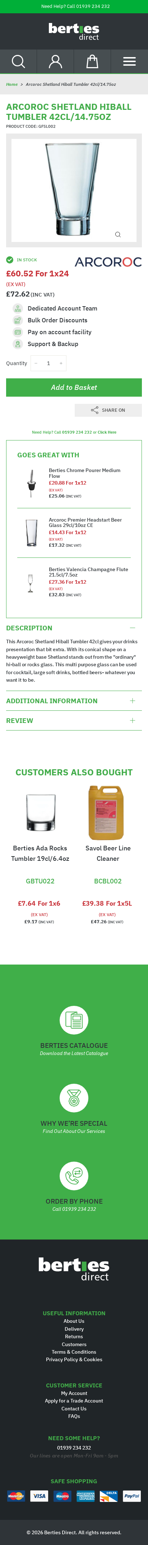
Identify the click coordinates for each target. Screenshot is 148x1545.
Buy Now (40, 869)
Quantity (16, 363)
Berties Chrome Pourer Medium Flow (84, 473)
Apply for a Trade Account (74, 1400)
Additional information (52, 700)
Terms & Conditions (74, 1352)
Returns (74, 1336)
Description (29, 628)
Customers (74, 1344)
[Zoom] (118, 234)
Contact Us (74, 1408)
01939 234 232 (93, 6)
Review (19, 720)
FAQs (74, 1416)
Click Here (107, 432)
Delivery (74, 1329)
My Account (74, 1393)
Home (12, 84)
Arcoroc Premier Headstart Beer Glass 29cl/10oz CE (85, 522)
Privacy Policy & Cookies (74, 1359)
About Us (74, 1321)
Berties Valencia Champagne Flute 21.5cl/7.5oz (88, 572)
